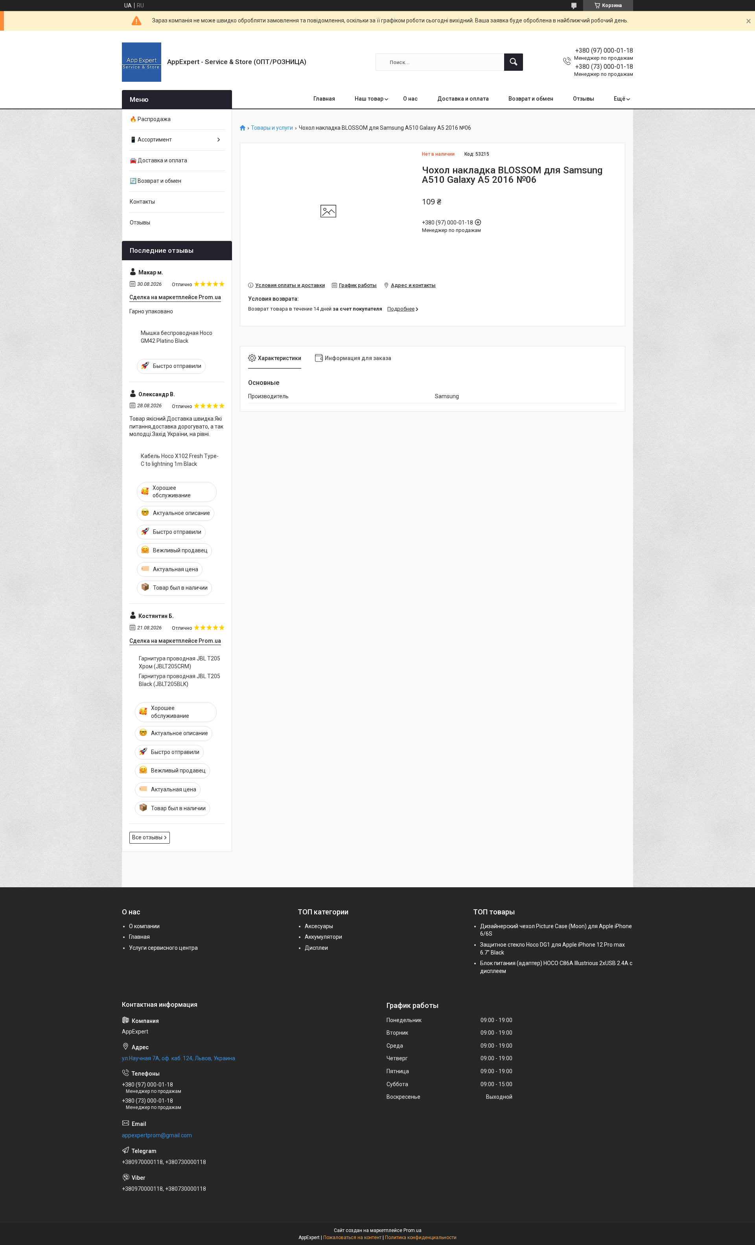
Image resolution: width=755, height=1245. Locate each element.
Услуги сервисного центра (163, 948)
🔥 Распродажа (150, 119)
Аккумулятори (323, 937)
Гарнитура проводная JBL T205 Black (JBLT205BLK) (179, 680)
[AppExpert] (141, 62)
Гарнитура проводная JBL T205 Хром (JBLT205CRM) (179, 662)
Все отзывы (147, 837)
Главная (324, 99)
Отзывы (583, 99)
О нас (410, 99)
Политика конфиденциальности (421, 1237)
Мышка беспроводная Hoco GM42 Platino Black (176, 337)
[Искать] (513, 62)
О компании (144, 926)
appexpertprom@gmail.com (157, 1135)
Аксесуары (319, 926)
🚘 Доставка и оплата (158, 160)
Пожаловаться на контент (352, 1237)
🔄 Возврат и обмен (155, 181)
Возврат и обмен (530, 99)
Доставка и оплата (463, 99)
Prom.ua (412, 1230)
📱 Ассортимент (151, 139)
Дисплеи (316, 948)
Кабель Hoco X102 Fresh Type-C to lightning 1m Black (180, 460)
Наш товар (369, 99)
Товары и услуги (272, 128)
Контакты (142, 202)
